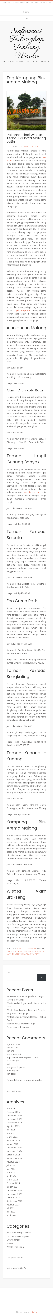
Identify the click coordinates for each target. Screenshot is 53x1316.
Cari (8, 972)
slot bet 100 (12, 1047)
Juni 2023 (11, 1211)
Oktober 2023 (13, 1197)
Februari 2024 (13, 1183)
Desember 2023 (14, 1190)
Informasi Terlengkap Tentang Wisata (26, 43)
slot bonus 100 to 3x (16, 1268)
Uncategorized (13, 1239)
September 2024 (14, 1158)
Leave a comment (31, 954)
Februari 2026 (13, 1112)
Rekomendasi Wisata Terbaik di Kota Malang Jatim (26, 138)
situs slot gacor (14, 1091)
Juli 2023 (11, 1208)
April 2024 (11, 1176)
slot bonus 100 (14, 1054)
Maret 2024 (12, 1179)
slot (8, 1064)
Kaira (34, 1312)
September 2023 (14, 1201)
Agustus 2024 (13, 1161)
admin (35, 146)
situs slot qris (13, 1060)
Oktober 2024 (13, 1154)
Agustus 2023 (13, 1204)
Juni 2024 (11, 1169)
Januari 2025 (12, 1144)
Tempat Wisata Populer (18, 1236)
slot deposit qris (32, 492)
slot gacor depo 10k (16, 1067)
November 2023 (14, 1194)
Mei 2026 (11, 1108)
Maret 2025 (12, 1136)
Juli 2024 (11, 1165)
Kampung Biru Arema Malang (21, 951)
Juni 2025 (11, 1129)
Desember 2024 (14, 1147)
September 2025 (14, 1122)
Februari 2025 (13, 1140)
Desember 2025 (14, 1115)
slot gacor (11, 1073)
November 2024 (14, 1151)
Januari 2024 (12, 1186)
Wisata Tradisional (26, 949)
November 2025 (14, 1119)
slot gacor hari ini (15, 1257)
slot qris (10, 1050)
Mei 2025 (11, 1133)
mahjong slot (13, 1070)
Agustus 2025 (13, 1126)
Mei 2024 (11, 1172)
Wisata (10, 1243)
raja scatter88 (13, 1044)
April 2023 (11, 1215)
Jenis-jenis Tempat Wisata (19, 1232)
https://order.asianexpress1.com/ (22, 1057)
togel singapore (22, 310)
